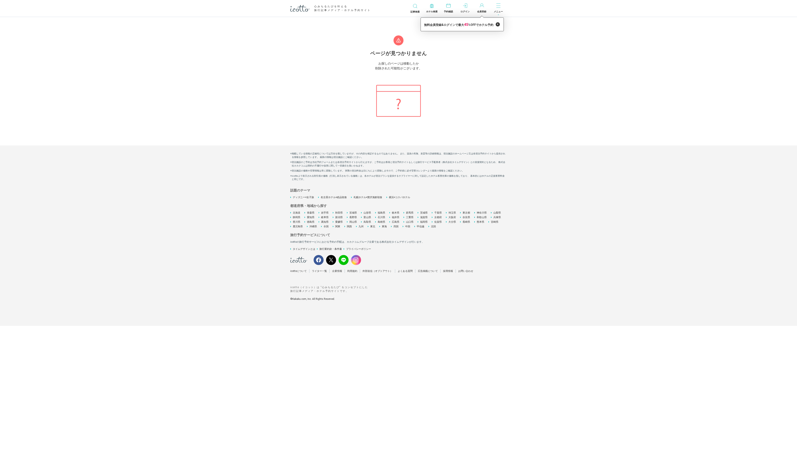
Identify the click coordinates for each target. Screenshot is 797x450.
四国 (396, 226)
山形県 (367, 212)
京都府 (438, 217)
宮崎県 (494, 221)
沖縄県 (313, 226)
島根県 (381, 221)
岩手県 (325, 212)
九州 (361, 226)
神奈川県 (482, 212)
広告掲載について (428, 271)
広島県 (395, 221)
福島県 (381, 212)
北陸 (433, 226)
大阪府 (452, 217)
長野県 (353, 217)
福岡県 (424, 221)
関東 (337, 226)
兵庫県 (497, 217)
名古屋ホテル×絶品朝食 (334, 197)
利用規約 (352, 271)
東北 (372, 226)
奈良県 (466, 217)
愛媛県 (339, 221)
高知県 (325, 221)
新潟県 (339, 217)
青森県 (310, 212)
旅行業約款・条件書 (330, 249)
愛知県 (310, 217)
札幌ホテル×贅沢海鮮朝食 (368, 197)
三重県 (409, 217)
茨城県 (424, 212)
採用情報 (448, 271)
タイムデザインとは (304, 249)
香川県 (296, 221)
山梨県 (497, 212)
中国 (407, 226)
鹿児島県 (298, 226)
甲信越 (420, 226)
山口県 (409, 221)
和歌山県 (482, 217)
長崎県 (466, 221)
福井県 (395, 217)
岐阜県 (325, 217)
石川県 (381, 217)
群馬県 (409, 212)
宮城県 (353, 212)
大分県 (452, 221)
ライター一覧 (319, 271)
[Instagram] (356, 260)
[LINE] (344, 260)
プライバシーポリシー (358, 249)
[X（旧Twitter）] (331, 260)
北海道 (296, 212)
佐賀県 (438, 221)
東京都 (466, 212)
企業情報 (337, 271)
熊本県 (480, 221)
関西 (349, 226)
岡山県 (353, 221)
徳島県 (310, 221)
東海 (384, 226)
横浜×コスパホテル (399, 197)
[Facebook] (319, 260)
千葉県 (438, 212)
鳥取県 (367, 221)
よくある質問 (405, 271)
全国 (326, 226)
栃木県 (395, 212)
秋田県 (339, 212)
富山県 (367, 217)
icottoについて (298, 271)
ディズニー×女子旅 (303, 197)
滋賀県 (424, 217)
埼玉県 (452, 212)
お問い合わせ (465, 271)
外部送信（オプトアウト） (377, 271)
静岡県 (296, 217)
